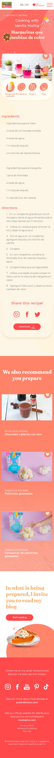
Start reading (20, 617)
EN (27, 4)
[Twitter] (37, 314)
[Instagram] (16, 314)
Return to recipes (17, 15)
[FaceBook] (27, 314)
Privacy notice (27, 725)
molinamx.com (27, 720)
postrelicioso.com (27, 702)
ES (21, 4)
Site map (27, 731)
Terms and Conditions (27, 728)
